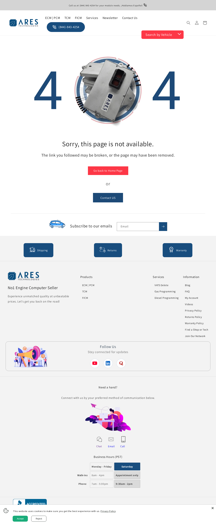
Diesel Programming (167, 297)
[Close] (212, 508)
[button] (188, 23)
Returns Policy (193, 317)
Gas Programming (165, 291)
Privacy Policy (193, 310)
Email (111, 446)
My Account (191, 297)
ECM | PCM (88, 285)
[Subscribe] (163, 226)
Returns (112, 250)
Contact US (108, 198)
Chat (99, 446)
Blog (187, 285)
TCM (84, 291)
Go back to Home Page (108, 170)
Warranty (181, 250)
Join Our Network (195, 336)
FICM (85, 297)
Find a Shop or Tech (196, 329)
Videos (189, 304)
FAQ (187, 291)
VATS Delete (161, 285)
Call (122, 446)
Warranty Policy (194, 323)
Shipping (42, 250)
